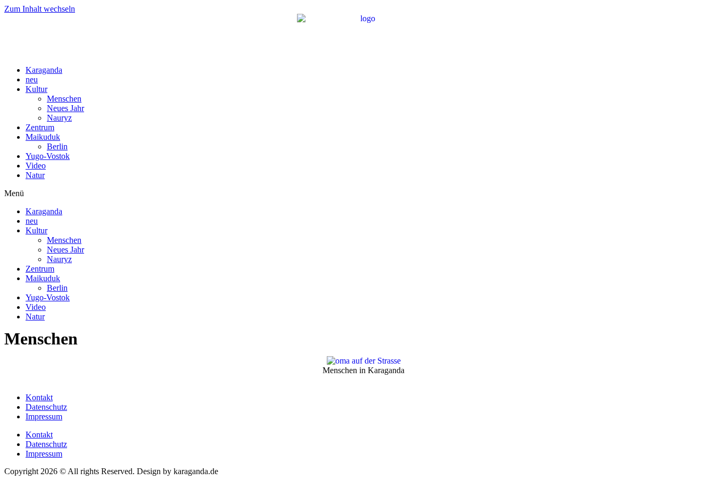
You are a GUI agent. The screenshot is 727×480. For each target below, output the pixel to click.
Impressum (44, 416)
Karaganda (44, 69)
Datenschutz (46, 406)
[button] (363, 193)
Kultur (36, 89)
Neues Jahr (65, 108)
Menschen (64, 98)
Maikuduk (43, 136)
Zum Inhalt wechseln (39, 8)
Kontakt (39, 397)
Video (36, 165)
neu (32, 79)
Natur (35, 175)
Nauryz (59, 117)
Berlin (57, 146)
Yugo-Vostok (48, 156)
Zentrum (40, 127)
